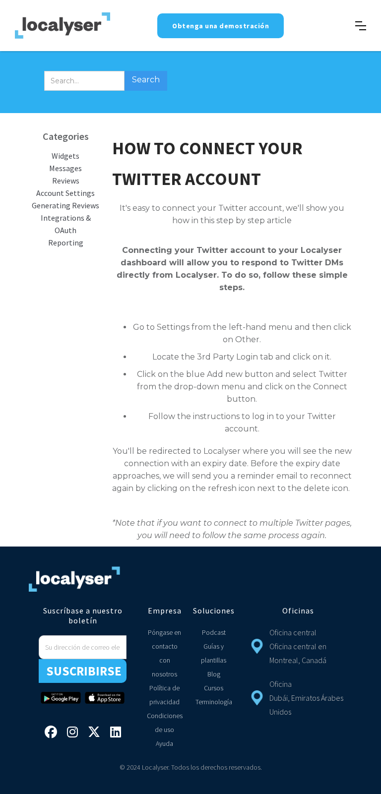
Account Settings (65, 193)
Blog (213, 674)
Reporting (65, 242)
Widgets (65, 156)
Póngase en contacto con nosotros (164, 653)
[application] (378, 791)
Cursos (213, 687)
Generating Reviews (65, 205)
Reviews (65, 180)
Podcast (214, 632)
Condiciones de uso (165, 722)
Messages (65, 168)
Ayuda (164, 743)
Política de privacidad (164, 694)
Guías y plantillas (213, 653)
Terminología (213, 701)
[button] (360, 25)
